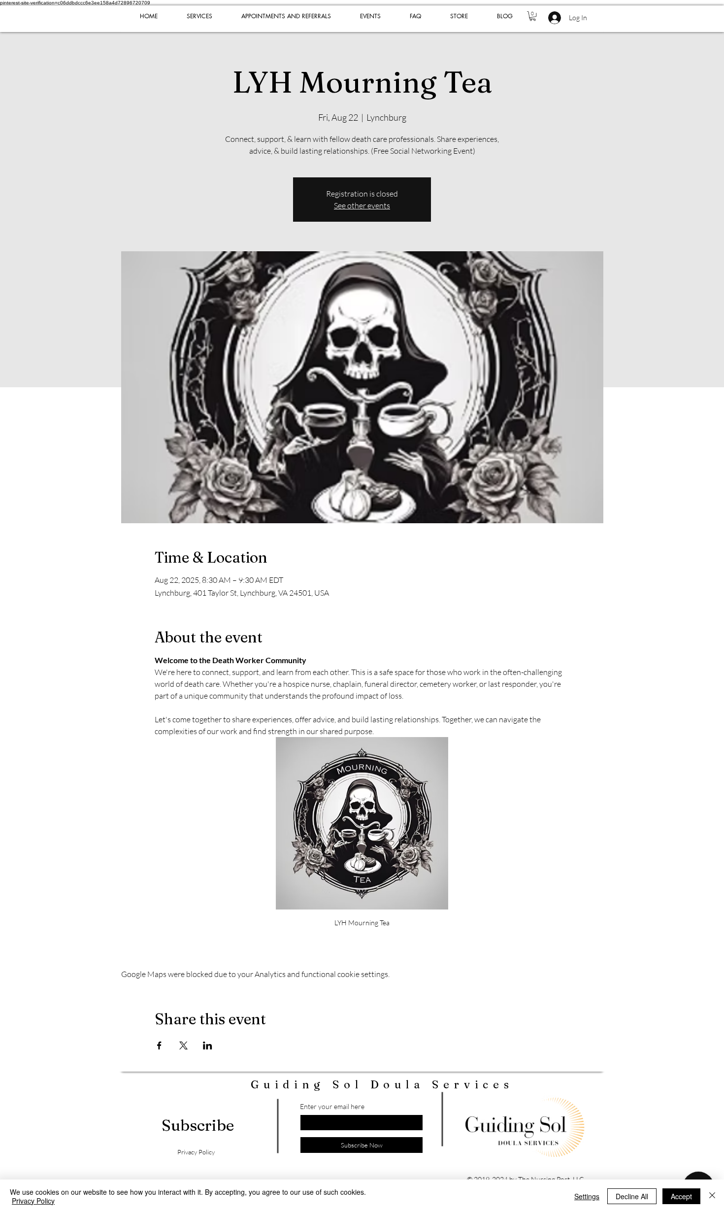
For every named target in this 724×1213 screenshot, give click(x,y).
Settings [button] (586, 1196)
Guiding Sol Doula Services (382, 1084)
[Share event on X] (183, 1045)
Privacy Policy (33, 1201)
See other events (362, 205)
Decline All (632, 1196)
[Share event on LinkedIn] (207, 1045)
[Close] (712, 1196)
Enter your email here (332, 1106)
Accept (681, 1196)
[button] (532, 16)
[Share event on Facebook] (159, 1045)
